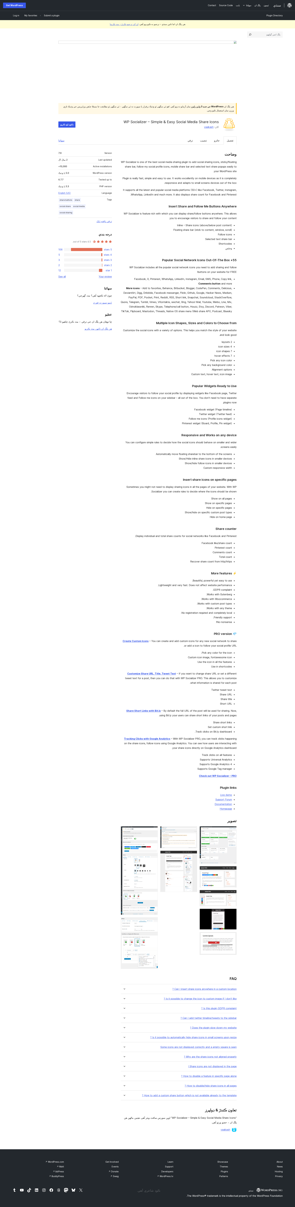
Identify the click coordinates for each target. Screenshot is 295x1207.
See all (62, 276)
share (77, 200)
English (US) (64, 193)
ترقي (190, 140)
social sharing (66, 212)
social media (79, 206)
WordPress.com (54, 1161)
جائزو (217, 140)
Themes (224, 1166)
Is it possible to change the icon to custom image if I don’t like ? (200, 998)
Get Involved (112, 1161)
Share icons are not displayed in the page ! (212, 1066)
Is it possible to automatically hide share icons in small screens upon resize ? (193, 1037)
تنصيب (203, 140)
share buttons (66, 200)
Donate (113, 1171)
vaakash (209, 127)
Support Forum (223, 799)
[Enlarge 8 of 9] (153, 830)
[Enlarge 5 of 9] (232, 936)
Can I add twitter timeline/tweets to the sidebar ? (209, 1018)
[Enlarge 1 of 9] (232, 830)
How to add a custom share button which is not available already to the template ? (189, 1095)
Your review (105, 276)
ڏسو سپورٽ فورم (102, 302)
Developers (167, 1171)
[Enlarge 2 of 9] (232, 870)
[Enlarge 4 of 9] (232, 912)
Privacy (279, 1176)
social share (65, 206)
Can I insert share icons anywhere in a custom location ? (204, 989)
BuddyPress (56, 1176)
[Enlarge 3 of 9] (232, 894)
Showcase (222, 1161)
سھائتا (61, 140)
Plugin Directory (274, 15)
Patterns (223, 1176)
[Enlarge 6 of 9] (193, 830)
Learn (170, 1161)
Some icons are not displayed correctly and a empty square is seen (198, 1047)
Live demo (226, 794)
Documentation (223, 804)
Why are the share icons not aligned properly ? (210, 1056)
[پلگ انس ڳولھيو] (250, 34)
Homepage (226, 808)
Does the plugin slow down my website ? (213, 1027)
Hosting (279, 1171)
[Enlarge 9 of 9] (153, 921)
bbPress (58, 1171)
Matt (60, 1166)
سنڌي (250, 1190)
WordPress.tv (165, 1176)
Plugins (224, 1171)
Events (115, 1166)
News (280, 1166)
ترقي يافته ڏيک (104, 221)
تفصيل (230, 140)
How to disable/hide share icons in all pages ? (211, 1085)
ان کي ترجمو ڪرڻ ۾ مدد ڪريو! (124, 24)
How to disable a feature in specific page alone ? (209, 1076)
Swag (114, 1176)
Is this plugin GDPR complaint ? (219, 1008)
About (280, 1161)
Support (169, 1166)
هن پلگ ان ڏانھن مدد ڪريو (98, 328)
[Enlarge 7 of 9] (193, 854)
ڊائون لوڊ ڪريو (66, 124)
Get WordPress (14, 5)
